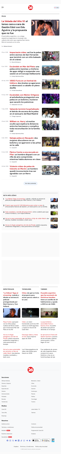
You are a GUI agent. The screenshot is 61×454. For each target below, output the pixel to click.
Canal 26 (4, 409)
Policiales (4, 396)
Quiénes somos (5, 424)
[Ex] (13, 440)
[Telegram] (27, 440)
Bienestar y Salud (35, 380)
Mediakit (6, 430)
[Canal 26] (30, 370)
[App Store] (36, 440)
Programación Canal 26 (37, 430)
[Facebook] (7, 440)
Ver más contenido (30, 183)
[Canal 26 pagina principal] (30, 9)
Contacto (33, 424)
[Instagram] (10, 440)
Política (33, 396)
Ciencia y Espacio (6, 383)
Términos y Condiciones (27, 446)
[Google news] (29, 440)
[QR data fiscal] (53, 441)
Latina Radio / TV (35, 409)
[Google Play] (46, 440)
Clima (32, 383)
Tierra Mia (4, 412)
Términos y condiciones (8, 427)
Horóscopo (34, 391)
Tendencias (4, 401)
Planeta (33, 394)
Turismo (44, 289)
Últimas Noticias (6, 380)
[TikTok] (21, 440)
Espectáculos (8, 289)
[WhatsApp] (24, 440)
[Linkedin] (18, 440)
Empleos (33, 433)
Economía (33, 386)
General (33, 388)
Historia (3, 391)
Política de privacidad (36, 427)
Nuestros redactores (7, 433)
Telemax (33, 412)
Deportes (4, 386)
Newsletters (6, 437)
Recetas (4, 399)
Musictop (4, 416)
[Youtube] (16, 440)
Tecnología (26, 289)
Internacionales (5, 394)
